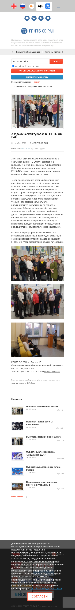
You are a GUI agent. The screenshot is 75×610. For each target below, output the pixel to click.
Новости (25, 149)
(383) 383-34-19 (29, 371)
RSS (40, 17)
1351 (61, 428)
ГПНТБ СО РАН (40, 143)
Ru (22, 6)
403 (62, 458)
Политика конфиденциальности (46, 588)
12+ (31, 5)
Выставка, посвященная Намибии (43, 437)
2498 (36, 149)
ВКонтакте (34, 17)
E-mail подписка (48, 18)
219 (62, 440)
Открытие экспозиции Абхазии (42, 406)
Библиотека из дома (37, 77)
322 (62, 489)
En (14, 6)
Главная (36, 82)
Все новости (17, 497)
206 (62, 474)
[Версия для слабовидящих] (41, 6)
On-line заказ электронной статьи (37, 71)
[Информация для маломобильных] (47, 6)
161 (62, 410)
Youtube (27, 17)
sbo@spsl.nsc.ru (52, 371)
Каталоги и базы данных (28, 52)
